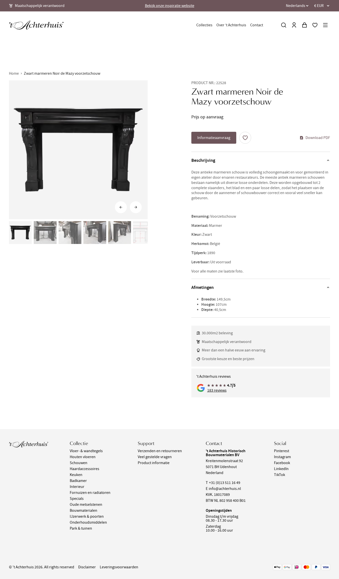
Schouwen (78, 462)
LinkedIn (281, 468)
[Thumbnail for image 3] (70, 232)
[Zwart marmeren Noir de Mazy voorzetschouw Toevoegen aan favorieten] (245, 138)
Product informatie (154, 462)
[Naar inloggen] (294, 25)
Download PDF (317, 137)
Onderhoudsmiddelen (88, 522)
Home (14, 73)
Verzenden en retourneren (160, 450)
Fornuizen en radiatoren (90, 492)
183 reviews (217, 390)
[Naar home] (36, 25)
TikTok (279, 474)
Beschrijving (203, 160)
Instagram (282, 456)
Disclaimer (87, 567)
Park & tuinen (81, 528)
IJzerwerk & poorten (87, 516)
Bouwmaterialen (83, 510)
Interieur (77, 486)
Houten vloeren (83, 456)
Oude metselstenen (86, 504)
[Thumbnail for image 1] (20, 232)
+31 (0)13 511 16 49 (224, 483)
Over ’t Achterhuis (231, 25)
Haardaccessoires (84, 468)
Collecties (204, 25)
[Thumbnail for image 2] (45, 232)
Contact (256, 25)
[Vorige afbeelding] (121, 207)
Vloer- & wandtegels (86, 450)
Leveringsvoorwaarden (119, 567)
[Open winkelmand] (304, 25)
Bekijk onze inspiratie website (169, 5)
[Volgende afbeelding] (136, 207)
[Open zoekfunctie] (283, 25)
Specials (77, 498)
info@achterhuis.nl (225, 489)
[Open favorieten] (315, 25)
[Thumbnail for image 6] (144, 232)
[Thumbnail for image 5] (119, 232)
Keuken (76, 474)
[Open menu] (325, 25)
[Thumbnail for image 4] (94, 232)
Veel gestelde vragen (155, 456)
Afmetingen (202, 287)
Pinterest (281, 450)
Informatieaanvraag (213, 137)
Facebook (282, 462)
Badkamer (78, 480)
